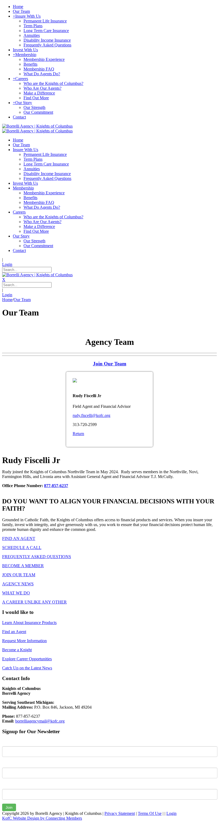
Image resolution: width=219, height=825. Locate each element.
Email (7, 785)
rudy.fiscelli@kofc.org (91, 415)
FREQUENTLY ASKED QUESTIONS (36, 556)
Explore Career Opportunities (27, 659)
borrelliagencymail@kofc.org (40, 721)
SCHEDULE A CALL (21, 547)
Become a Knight (17, 650)
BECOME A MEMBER (23, 565)
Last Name (11, 763)
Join (9, 807)
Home (7, 299)
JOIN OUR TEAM (18, 575)
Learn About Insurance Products (29, 622)
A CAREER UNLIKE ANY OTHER (34, 602)
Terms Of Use (150, 813)
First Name (12, 742)
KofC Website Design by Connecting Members (42, 818)
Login (7, 264)
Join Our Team (109, 363)
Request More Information (24, 640)
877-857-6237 (56, 485)
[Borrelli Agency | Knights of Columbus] (37, 126)
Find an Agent (14, 631)
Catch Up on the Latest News (27, 668)
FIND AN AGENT (18, 538)
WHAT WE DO (16, 593)
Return (78, 433)
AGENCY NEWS (18, 584)
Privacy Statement (119, 813)
